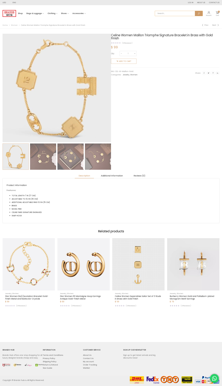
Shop (20, 13)
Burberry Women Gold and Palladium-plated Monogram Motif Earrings (192, 297)
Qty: (113, 53)
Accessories (78, 13)
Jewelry (126, 74)
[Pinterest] (213, 73)
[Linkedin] (217, 73)
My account (88, 361)
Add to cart (125, 61)
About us (201, 2)
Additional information (112, 175)
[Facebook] (204, 73)
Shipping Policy (49, 361)
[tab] (84, 176)
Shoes (64, 13)
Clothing (51, 13)
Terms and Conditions (53, 355)
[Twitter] (208, 73)
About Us (87, 355)
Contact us (214, 2)
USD (4, 2)
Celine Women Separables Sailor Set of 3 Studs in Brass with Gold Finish (138, 297)
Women (14, 25)
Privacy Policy (49, 358)
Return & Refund (50, 364)
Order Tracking (90, 364)
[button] (28, 287)
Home (5, 25)
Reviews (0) (139, 175)
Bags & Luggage (34, 13)
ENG (14, 2)
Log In (190, 2)
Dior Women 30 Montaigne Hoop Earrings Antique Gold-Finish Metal (80, 297)
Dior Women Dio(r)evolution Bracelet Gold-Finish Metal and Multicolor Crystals (26, 297)
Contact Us (88, 358)
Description (84, 175)
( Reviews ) (127, 43)
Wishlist (86, 368)
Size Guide (47, 368)
